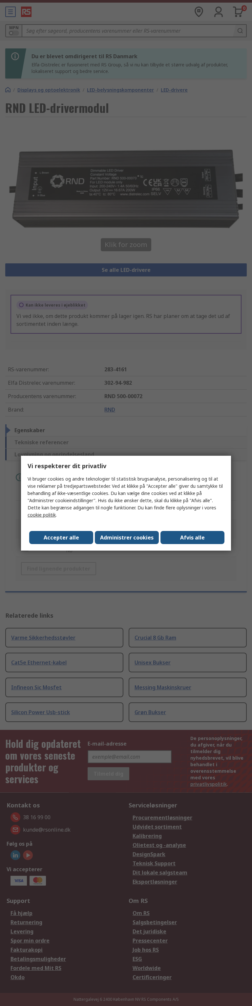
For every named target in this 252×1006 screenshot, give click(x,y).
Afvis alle (192, 537)
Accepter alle (61, 537)
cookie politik (42, 515)
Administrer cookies (127, 537)
